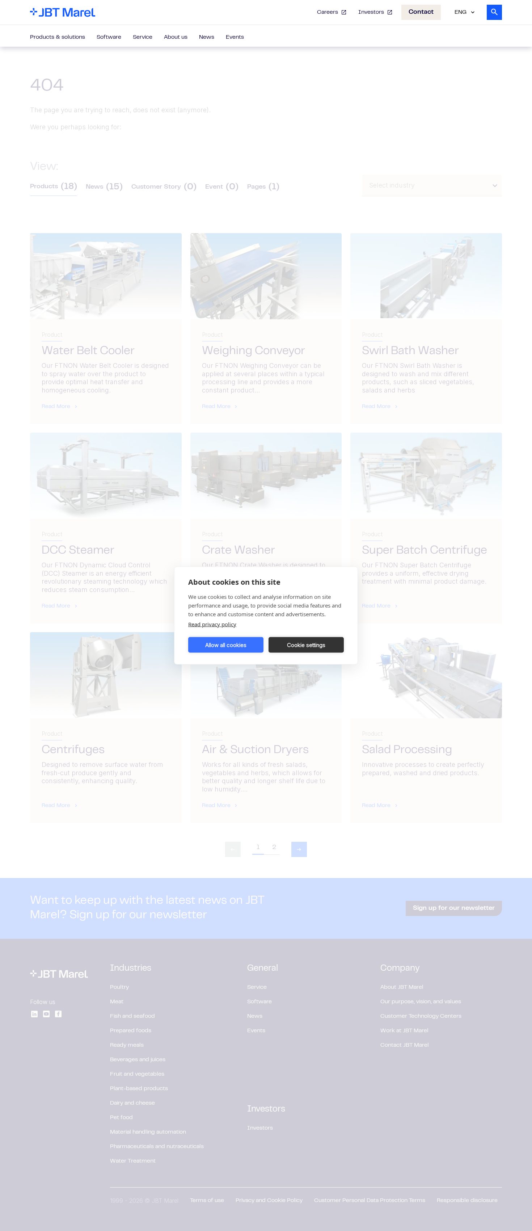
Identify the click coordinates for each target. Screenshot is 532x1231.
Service (142, 37)
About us (175, 37)
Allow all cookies (225, 644)
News (206, 37)
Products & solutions (57, 37)
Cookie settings (306, 644)
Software (109, 37)
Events (235, 37)
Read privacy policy (212, 624)
